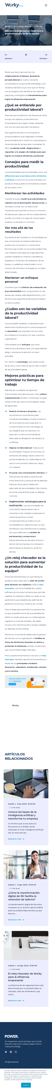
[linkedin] (10, 1052)
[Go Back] (26, 54)
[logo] (12, 1036)
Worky (8, 26)
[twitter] (6, 1052)
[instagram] (15, 1052)
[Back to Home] (14, 5)
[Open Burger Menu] (46, 5)
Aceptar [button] (26, 1085)
